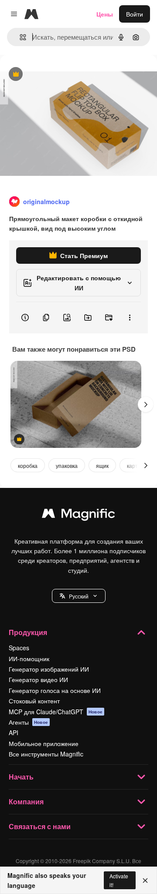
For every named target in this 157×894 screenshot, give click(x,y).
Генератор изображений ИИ (49, 669)
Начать (21, 777)
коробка (28, 465)
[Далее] (146, 404)
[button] (79, 596)
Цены (104, 14)
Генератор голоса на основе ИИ (55, 690)
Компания (26, 802)
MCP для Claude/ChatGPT (55, 711)
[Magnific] (78, 515)
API (13, 732)
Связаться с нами (40, 826)
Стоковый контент (34, 700)
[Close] (145, 880)
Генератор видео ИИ (38, 679)
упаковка (67, 465)
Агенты (28, 722)
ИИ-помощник (29, 658)
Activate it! (118, 880)
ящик (102, 465)
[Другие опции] (129, 317)
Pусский (79, 596)
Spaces (19, 647)
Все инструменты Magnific (46, 753)
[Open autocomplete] (19, 37)
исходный (58, 74)
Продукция (28, 632)
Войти (134, 14)
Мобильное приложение (43, 743)
